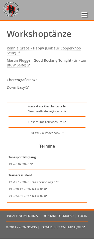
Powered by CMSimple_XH (61, 227)
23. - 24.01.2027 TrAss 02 (26, 196)
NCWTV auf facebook (45, 133)
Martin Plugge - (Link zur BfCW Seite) (47, 62)
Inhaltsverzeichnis (22, 216)
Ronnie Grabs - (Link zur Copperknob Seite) (44, 50)
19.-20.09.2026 (19, 164)
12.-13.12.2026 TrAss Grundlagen (32, 182)
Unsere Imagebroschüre (45, 122)
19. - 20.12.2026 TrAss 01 (26, 189)
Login (82, 216)
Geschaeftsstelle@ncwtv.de (47, 111)
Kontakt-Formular (58, 216)
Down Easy (16, 87)
